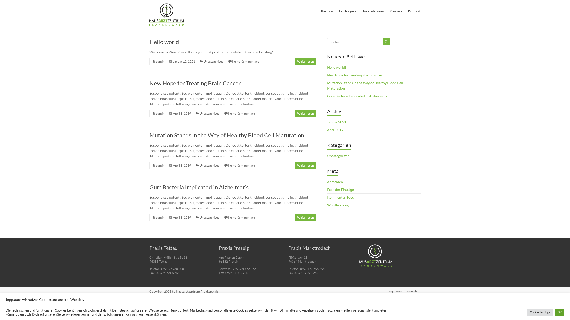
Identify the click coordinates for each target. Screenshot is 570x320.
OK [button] (560, 312)
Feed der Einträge (340, 189)
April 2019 (335, 130)
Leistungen (347, 11)
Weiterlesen (305, 61)
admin (160, 61)
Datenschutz (413, 291)
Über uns (326, 11)
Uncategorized (214, 61)
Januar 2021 (336, 122)
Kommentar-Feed (340, 197)
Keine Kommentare (245, 61)
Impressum (395, 291)
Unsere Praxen (372, 11)
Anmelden (335, 182)
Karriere (396, 11)
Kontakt (414, 11)
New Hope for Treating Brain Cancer (195, 83)
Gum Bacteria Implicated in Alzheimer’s (199, 187)
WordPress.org (338, 205)
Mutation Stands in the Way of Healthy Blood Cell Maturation (226, 135)
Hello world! (165, 41)
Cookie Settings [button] (540, 312)
